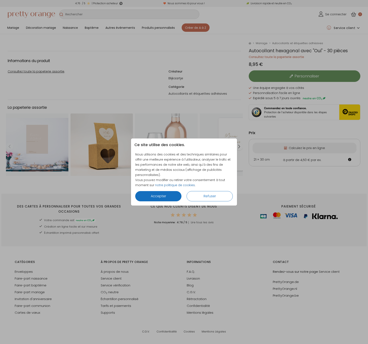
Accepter (158, 196)
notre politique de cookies (175, 185)
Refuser (210, 196)
